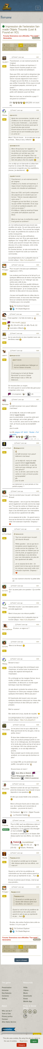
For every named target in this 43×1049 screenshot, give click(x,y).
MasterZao (6, 730)
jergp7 (4, 338)
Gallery (4, 998)
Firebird (5, 825)
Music (25, 993)
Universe (5, 990)
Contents (5, 996)
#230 (37, 529)
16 (4, 49)
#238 (37, 820)
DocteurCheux (7, 629)
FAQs (25, 987)
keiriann (12, 146)
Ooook (4, 319)
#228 (37, 443)
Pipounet (5, 270)
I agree (34, 1041)
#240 (37, 887)
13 (25, 45)
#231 (37, 586)
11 (16, 45)
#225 (37, 333)
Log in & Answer (21, 960)
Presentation (6, 987)
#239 (37, 853)
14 (30, 45)
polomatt (5, 62)
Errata (25, 998)
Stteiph (5, 496)
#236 (37, 725)
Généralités (7, 38)
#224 (37, 314)
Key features (6, 993)
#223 (37, 265)
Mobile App (27, 1001)
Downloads (27, 996)
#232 (37, 603)
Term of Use (6, 1013)
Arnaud (4, 115)
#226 (37, 350)
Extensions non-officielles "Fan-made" (24, 36)
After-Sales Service (9, 1022)
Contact (5, 1019)
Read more (24, 1041)
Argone (4, 858)
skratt (4, 355)
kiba (11, 115)
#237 (37, 784)
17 (9, 49)
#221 (37, 57)
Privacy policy (7, 1016)
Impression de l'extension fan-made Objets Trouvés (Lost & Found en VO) (21, 29)
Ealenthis (5, 789)
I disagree (21, 1045)
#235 (37, 659)
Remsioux (5, 404)
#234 (37, 641)
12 (21, 45)
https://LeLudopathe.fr (27, 260)
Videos (26, 990)
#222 (37, 110)
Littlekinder (6, 448)
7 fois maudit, (18, 322)
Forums (6, 36)
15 (34, 45)
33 (22, 49)
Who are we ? (7, 1011)
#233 (37, 624)
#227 (37, 399)
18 (13, 49)
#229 (37, 491)
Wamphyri (12, 356)
